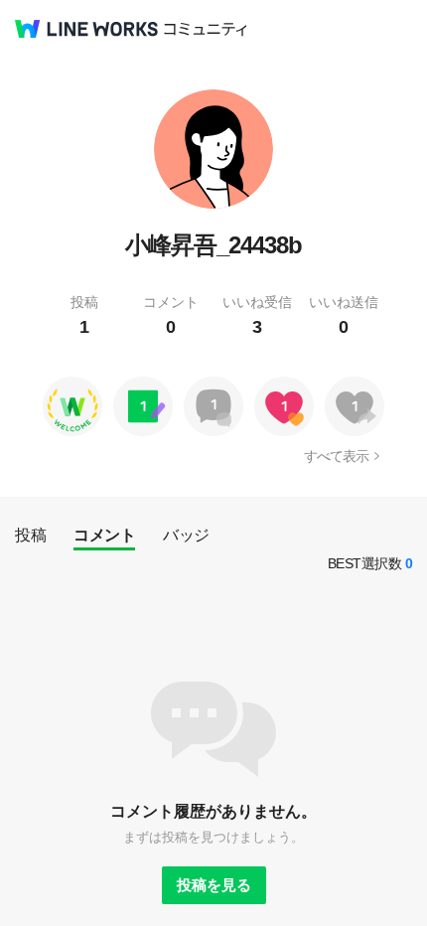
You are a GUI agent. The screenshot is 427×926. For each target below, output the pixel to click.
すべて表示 (336, 456)
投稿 (30, 535)
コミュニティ (205, 29)
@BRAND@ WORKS (86, 29)
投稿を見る (214, 884)
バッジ (186, 535)
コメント (104, 535)
